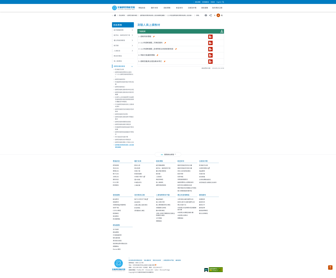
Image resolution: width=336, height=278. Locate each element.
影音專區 (137, 208)
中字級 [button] (218, 15)
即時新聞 (116, 165)
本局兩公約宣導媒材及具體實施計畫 (187, 209)
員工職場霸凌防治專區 (163, 205)
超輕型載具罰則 (120, 79)
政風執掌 (202, 199)
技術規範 (202, 177)
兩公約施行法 (182, 205)
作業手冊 (202, 174)
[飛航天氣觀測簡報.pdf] (210, 55)
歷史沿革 (137, 165)
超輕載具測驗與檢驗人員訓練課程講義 (152, 15)
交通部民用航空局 (123, 8)
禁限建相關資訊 (183, 179)
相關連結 (159, 221)
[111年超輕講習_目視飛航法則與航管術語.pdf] (210, 49)
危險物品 (180, 177)
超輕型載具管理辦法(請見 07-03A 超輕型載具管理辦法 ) (124, 74)
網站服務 (116, 225)
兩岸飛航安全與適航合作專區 (187, 188)
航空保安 (180, 174)
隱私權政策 (116, 238)
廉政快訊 (202, 202)
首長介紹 (137, 171)
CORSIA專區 (117, 210)
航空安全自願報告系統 (185, 185)
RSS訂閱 (116, 182)
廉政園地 (202, 195)
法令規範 (159, 218)
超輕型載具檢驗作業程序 (123, 124)
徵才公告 (116, 174)
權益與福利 (159, 199)
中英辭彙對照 (117, 235)
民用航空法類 (119, 69)
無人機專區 (159, 182)
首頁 (115, 15)
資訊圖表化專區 (139, 210)
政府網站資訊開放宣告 (135, 260)
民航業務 (122, 15)
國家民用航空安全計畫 (185, 165)
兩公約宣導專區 (184, 195)
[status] (168, 154)
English (219, 2)
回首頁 (213, 2)
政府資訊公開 (139, 195)
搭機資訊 (116, 202)
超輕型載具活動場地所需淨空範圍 (124, 93)
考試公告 (116, 168)
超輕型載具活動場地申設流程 (124, 89)
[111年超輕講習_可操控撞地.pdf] (210, 43)
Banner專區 (117, 249)
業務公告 (116, 171)
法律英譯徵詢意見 (205, 179)
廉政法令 (202, 205)
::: (193, 2)
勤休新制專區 (160, 210)
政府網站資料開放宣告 (120, 243)
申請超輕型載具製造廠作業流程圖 (124, 128)
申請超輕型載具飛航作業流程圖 (124, 83)
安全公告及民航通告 (184, 171)
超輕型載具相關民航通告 (123, 122)
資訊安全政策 (117, 241)
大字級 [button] (222, 15)
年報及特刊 (138, 182)
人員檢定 (159, 177)
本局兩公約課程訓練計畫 (185, 212)
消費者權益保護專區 (119, 205)
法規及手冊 (203, 161)
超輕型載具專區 (132, 15)
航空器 (158, 174)
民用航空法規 (203, 165)
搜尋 (223, 2)
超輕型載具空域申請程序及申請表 (124, 110)
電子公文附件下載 (140, 199)
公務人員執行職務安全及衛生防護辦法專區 (165, 214)
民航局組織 (138, 174)
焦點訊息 (116, 161)
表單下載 (116, 208)
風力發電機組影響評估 (185, 191)
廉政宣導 (202, 208)
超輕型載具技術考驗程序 (123, 139)
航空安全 (181, 161)
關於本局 (137, 161)
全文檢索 (116, 229)
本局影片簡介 (138, 177)
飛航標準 (202, 171)
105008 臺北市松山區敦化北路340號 (144, 265)
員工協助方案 (160, 202)
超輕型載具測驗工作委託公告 (124, 142)
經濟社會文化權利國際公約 (186, 202)
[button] (123, 30)
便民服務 (116, 195)
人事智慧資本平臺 (163, 195)
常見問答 (116, 216)
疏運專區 (116, 185)
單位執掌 (137, 168)
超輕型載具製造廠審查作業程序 (124, 133)
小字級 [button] (214, 15)
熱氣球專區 (159, 179)
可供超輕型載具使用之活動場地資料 (124, 105)
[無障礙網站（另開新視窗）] (216, 270)
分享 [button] (210, 15)
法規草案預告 (203, 168)
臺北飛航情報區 (161, 171)
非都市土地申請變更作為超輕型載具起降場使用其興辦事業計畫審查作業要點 (124, 99)
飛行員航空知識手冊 (121, 137)
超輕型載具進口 (120, 87)
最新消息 (116, 179)
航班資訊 (116, 199)
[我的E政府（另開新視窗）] (206, 270)
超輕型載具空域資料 (121, 114)
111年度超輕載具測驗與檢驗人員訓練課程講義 (180, 15)
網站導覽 (197, 2)
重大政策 (137, 179)
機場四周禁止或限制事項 (185, 182)
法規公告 (116, 177)
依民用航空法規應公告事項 (207, 182)
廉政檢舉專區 (203, 210)
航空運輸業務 (160, 165)
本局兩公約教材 (183, 215)
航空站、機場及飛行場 (163, 168)
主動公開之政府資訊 (140, 205)
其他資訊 (137, 202)
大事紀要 (137, 185)
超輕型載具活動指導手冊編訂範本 (124, 118)
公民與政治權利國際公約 (185, 199)
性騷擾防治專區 (161, 208)
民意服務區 (205, 2)
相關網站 (116, 246)
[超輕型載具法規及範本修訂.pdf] (210, 61)
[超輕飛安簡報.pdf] (210, 37)
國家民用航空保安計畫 (185, 168)
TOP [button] (330, 267)
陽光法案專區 (203, 213)
